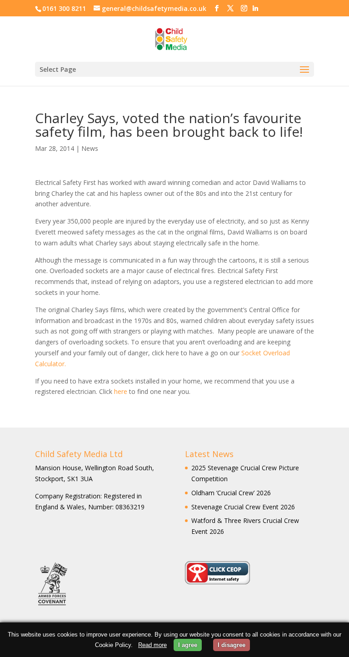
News (89, 148)
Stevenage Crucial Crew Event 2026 (243, 507)
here (121, 391)
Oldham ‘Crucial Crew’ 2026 (231, 492)
